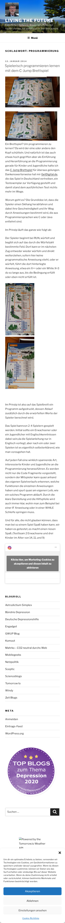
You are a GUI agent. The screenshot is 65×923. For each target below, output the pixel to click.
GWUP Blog (12, 633)
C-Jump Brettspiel (21, 170)
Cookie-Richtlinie (30, 918)
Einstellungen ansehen (33, 910)
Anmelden (11, 719)
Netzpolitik (12, 662)
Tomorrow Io (13, 683)
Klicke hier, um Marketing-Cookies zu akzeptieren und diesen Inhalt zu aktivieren (32, 563)
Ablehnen (32, 900)
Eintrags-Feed (14, 726)
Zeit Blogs (11, 697)
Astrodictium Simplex (18, 605)
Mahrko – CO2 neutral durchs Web (26, 647)
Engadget (11, 626)
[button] (60, 852)
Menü (34, 37)
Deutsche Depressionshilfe (22, 619)
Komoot (10, 640)
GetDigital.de (49, 174)
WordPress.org (14, 733)
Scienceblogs (13, 676)
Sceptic (10, 669)
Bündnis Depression (17, 612)
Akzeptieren (32, 891)
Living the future (29, 20)
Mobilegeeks (13, 654)
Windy (9, 690)
